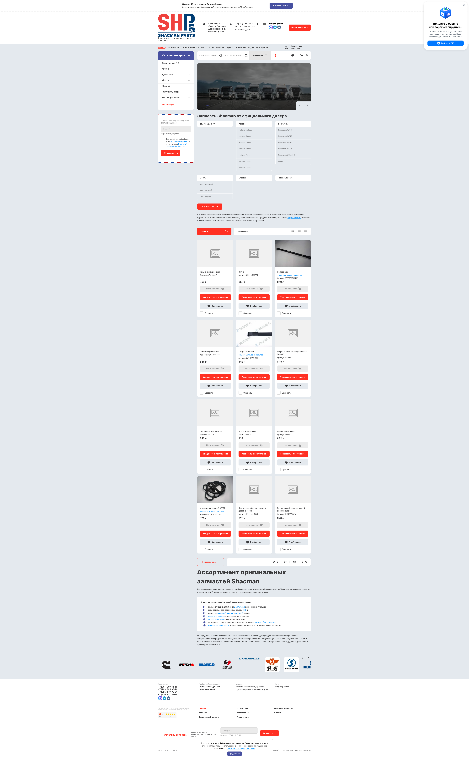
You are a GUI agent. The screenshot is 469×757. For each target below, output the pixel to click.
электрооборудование (265, 622)
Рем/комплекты (285, 178)
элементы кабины (216, 616)
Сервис (229, 47)
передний (221, 613)
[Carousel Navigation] (303, 105)
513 (294, 562)
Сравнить (209, 313)
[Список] (299, 231)
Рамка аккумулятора (209, 351)
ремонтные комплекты (218, 625)
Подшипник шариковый (211, 431)
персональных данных (179, 141)
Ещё (256, 47)
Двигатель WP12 (285, 136)
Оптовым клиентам (190, 47)
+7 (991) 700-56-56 (244, 24)
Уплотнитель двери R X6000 (212, 508)
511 (285, 562)
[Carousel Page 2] (204, 105)
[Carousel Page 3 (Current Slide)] (207, 105)
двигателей (239, 607)
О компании (173, 47)
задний (230, 613)
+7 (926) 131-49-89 (167, 694)
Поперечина (282, 272)
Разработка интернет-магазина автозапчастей (292, 750)
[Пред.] (277, 562)
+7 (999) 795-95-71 (167, 689)
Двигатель (283, 124)
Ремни (280, 161)
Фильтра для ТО (207, 124)
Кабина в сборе (245, 130)
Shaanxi (242, 178)
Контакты (205, 47)
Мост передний (206, 184)
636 (306, 562)
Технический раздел (244, 47)
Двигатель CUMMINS (286, 155)
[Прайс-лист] (305, 231)
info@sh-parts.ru (276, 24)
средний (239, 613)
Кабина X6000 (245, 136)
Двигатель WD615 (285, 149)
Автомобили (218, 47)
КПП (245, 610)
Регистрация (243, 717)
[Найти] (221, 55)
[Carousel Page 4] (210, 105)
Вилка (241, 272)
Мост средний (206, 190)
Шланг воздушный (247, 431)
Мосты (203, 178)
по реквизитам (294, 217)
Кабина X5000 (245, 142)
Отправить (169, 153)
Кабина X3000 (245, 149)
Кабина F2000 (244, 168)
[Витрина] (293, 231)
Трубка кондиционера (210, 272)
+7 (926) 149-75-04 (167, 692)
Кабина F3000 (244, 155)
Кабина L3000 (244, 161)
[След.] (302, 562)
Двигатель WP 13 (285, 130)
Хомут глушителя (246, 351)
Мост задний (205, 196)
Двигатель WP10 (285, 142)
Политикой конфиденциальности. (241, 749)
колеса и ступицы (216, 619)
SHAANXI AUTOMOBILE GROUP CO (289, 275)
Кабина (242, 124)
